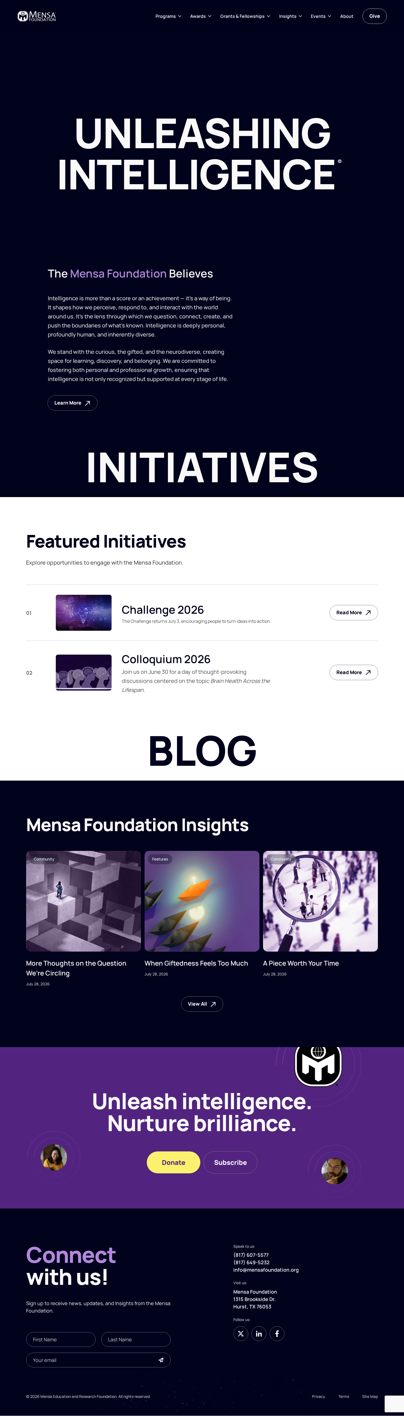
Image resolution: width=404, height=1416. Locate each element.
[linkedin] (258, 1333)
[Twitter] (240, 1333)
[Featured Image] (83, 901)
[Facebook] (277, 1333)
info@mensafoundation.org (266, 1270)
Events (318, 16)
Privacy (318, 1396)
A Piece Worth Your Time (301, 963)
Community (44, 859)
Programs (166, 16)
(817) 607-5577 (251, 1255)
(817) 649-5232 (251, 1262)
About (346, 16)
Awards (198, 16)
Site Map (370, 1396)
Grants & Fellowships (242, 16)
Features (160, 859)
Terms (343, 1396)
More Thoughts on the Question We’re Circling (76, 967)
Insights (288, 16)
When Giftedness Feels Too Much (196, 963)
